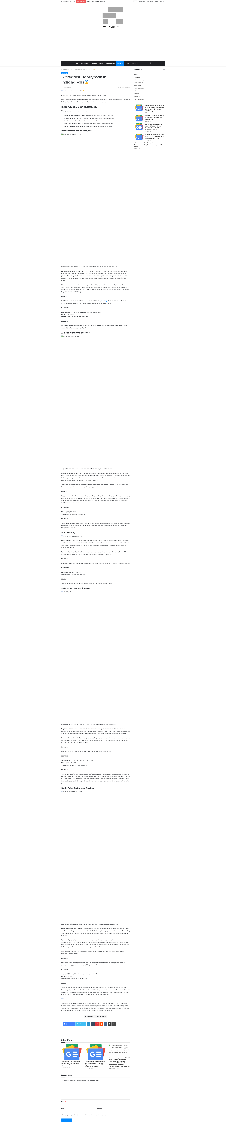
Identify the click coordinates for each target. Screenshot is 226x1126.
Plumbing (94, 63)
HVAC (127, 63)
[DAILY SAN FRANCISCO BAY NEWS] (113, 18)
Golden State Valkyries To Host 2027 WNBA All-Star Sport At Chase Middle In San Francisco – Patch (154, 127)
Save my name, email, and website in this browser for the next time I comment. (85, 1115)
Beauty (137, 74)
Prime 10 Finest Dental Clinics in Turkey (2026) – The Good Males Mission (154, 117)
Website (99, 1108)
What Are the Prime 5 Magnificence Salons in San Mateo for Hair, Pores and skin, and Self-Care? (148, 145)
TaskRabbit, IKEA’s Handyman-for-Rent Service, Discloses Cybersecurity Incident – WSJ (71, 1063)
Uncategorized (139, 99)
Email (63, 1108)
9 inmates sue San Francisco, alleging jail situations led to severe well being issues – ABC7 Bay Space (154, 108)
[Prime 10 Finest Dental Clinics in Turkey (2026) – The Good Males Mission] (139, 118)
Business (137, 77)
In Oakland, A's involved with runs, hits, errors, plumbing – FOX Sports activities (108, 1)
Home (76, 63)
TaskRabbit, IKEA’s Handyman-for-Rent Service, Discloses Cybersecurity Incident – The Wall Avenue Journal (95, 1064)
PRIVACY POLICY (159, 1)
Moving (101, 63)
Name (63, 1101)
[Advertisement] (113, 44)
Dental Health (139, 82)
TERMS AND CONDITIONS (146, 1)
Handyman (120, 63)
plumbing (104, 301)
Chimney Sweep (110, 63)
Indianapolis (102, 1016)
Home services (85, 63)
